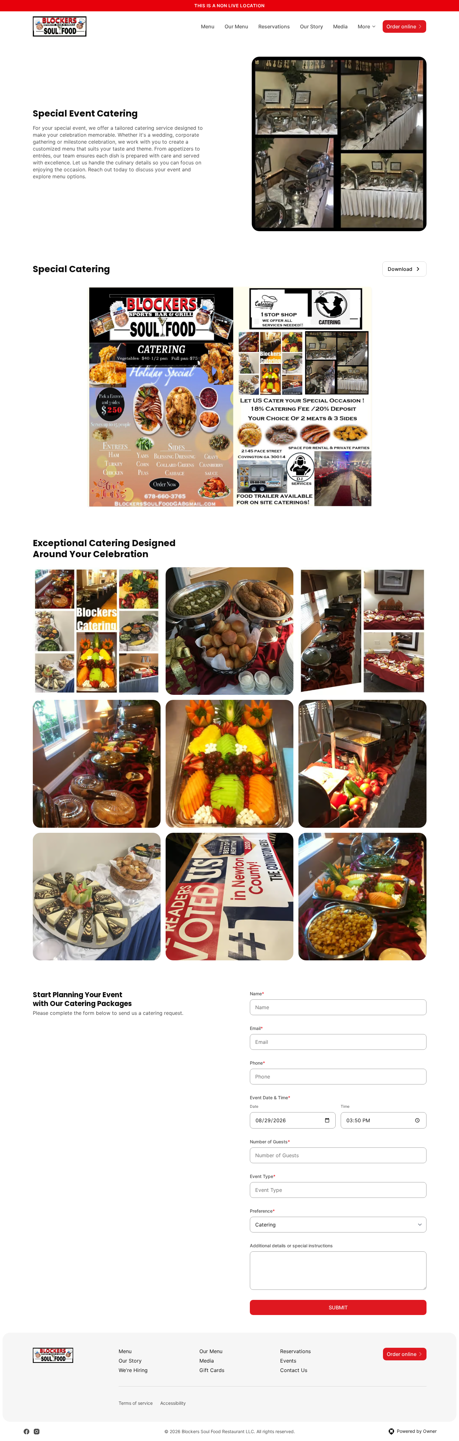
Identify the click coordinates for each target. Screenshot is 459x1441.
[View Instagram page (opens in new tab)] (36, 1431)
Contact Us (293, 1370)
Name (265, 993)
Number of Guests (278, 1141)
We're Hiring (133, 1370)
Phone (266, 1063)
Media (340, 26)
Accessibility (173, 1403)
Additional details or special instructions (291, 1245)
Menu (208, 26)
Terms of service (136, 1403)
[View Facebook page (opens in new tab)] (26, 1431)
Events (288, 1361)
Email (265, 1028)
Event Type (271, 1176)
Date (254, 1106)
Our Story (311, 26)
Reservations (274, 26)
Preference (271, 1211)
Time (345, 1106)
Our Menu (236, 26)
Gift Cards (211, 1370)
